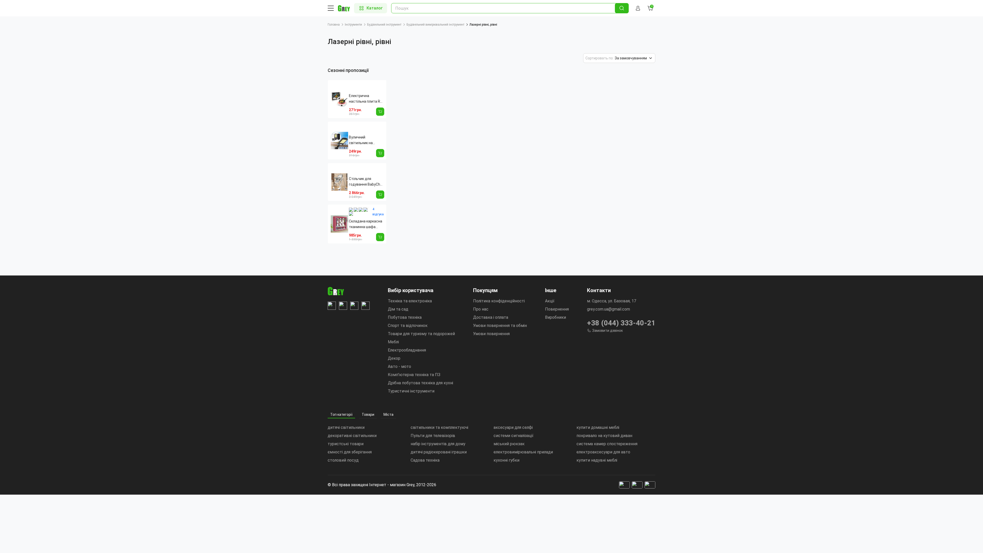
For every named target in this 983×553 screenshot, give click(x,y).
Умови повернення (491, 333)
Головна (334, 24)
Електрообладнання (407, 350)
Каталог (375, 8)
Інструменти (353, 24)
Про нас (480, 309)
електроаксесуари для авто (603, 452)
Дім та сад (398, 309)
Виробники (555, 317)
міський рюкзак (509, 443)
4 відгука (378, 211)
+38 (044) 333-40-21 (621, 323)
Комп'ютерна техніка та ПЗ (414, 374)
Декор (394, 358)
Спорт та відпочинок (408, 325)
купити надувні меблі (596, 460)
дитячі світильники (346, 427)
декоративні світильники (352, 435)
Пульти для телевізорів (433, 435)
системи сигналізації (513, 435)
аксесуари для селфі (513, 427)
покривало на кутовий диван (604, 435)
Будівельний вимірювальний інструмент (435, 24)
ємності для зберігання (350, 452)
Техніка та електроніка (410, 301)
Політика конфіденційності (499, 301)
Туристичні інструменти (411, 391)
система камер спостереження (606, 443)
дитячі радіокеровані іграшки (439, 452)
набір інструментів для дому (438, 443)
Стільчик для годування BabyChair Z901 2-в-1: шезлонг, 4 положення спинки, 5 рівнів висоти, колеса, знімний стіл (366, 182)
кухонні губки (506, 460)
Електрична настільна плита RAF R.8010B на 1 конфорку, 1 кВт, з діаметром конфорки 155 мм (366, 99)
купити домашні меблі (597, 427)
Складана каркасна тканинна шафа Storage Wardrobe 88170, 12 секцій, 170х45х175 (365, 224)
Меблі (393, 341)
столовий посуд (343, 460)
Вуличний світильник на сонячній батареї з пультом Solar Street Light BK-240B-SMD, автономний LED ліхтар (366, 140)
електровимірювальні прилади (523, 452)
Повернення (557, 309)
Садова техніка (425, 460)
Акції (549, 301)
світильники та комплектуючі (439, 427)
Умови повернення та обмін (500, 325)
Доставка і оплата (490, 317)
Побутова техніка (405, 317)
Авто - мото (399, 366)
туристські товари (346, 443)
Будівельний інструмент (384, 24)
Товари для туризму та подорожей (421, 333)
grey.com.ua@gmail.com (608, 309)
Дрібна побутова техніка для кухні (420, 382)
